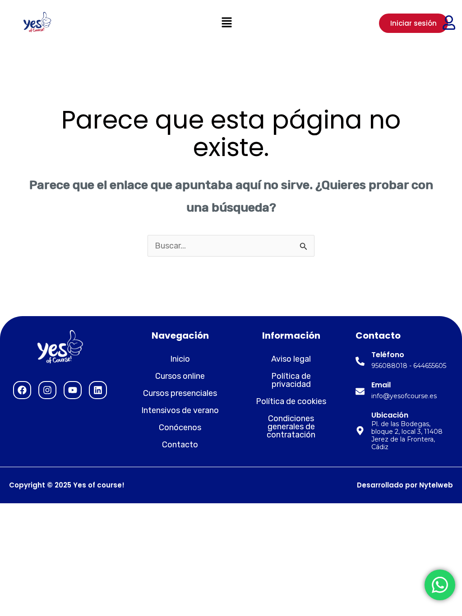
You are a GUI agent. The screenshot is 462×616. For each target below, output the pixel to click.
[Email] (360, 391)
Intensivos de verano (180, 410)
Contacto (180, 445)
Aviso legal (291, 359)
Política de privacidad (291, 380)
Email (381, 385)
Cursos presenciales (180, 393)
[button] (226, 23)
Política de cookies (291, 401)
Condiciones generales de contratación (291, 427)
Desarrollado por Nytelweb (405, 485)
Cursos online (180, 376)
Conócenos (180, 427)
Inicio (180, 359)
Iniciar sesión (413, 23)
